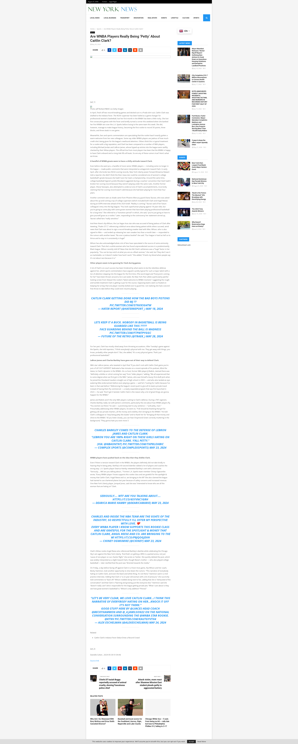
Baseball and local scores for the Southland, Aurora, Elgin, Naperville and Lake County (130, 721)
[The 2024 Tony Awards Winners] (184, 212)
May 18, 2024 (154, 309)
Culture (185, 18)
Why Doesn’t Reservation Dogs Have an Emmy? (198, 224)
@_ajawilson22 (133, 612)
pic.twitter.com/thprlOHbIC (143, 444)
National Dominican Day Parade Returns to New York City (199, 181)
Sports (196, 18)
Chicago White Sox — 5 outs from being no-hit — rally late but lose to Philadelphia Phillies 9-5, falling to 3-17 (157, 722)
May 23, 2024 (157, 447)
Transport (124, 18)
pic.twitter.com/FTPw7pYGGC (130, 333)
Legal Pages (113, 2)
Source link (94, 660)
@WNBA (145, 615)
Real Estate (152, 18)
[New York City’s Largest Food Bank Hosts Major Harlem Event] (184, 166)
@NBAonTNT (112, 444)
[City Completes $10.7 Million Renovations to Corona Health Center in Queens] (184, 78)
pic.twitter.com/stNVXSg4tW (130, 305)
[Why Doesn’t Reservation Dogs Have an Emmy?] (184, 225)
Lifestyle (174, 18)
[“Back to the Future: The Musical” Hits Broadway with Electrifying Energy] (184, 196)
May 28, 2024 (154, 336)
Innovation (139, 18)
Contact (104, 2)
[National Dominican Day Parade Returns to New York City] (184, 182)
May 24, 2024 (157, 622)
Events (164, 18)
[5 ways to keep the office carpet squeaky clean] (184, 143)
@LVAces (136, 608)
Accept (191, 741)
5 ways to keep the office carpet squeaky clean (200, 142)
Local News (95, 18)
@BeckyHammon (103, 612)
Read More (201, 741)
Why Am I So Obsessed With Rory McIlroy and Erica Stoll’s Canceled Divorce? (102, 721)
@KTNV (109, 619)
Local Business (110, 18)
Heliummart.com (184, 245)
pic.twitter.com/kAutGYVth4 (135, 619)
